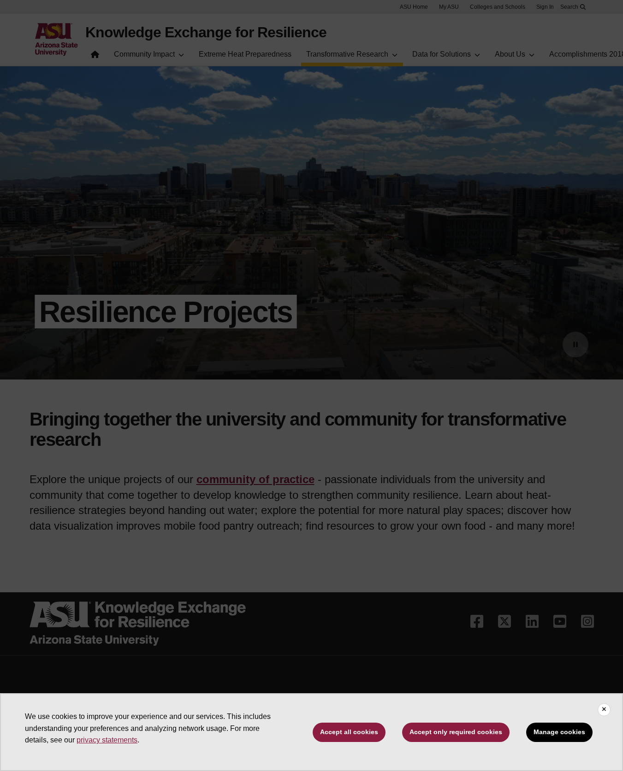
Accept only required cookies (455, 732)
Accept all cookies (349, 732)
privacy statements (107, 740)
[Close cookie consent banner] (604, 709)
